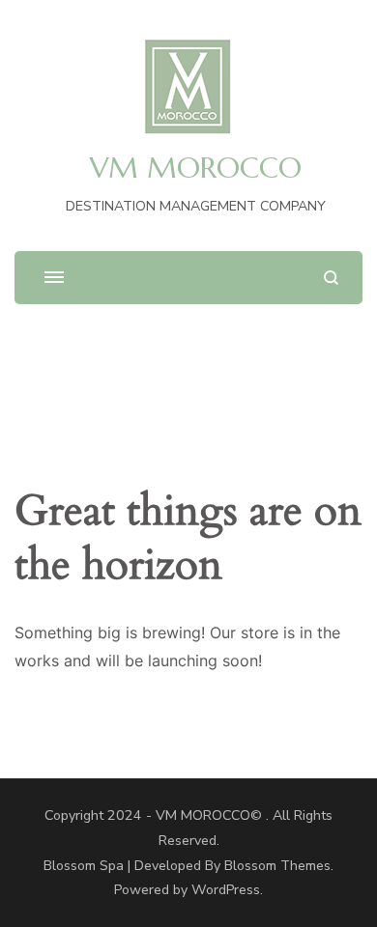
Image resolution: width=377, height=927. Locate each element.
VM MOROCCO (196, 167)
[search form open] (331, 277)
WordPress (225, 890)
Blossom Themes (277, 866)
